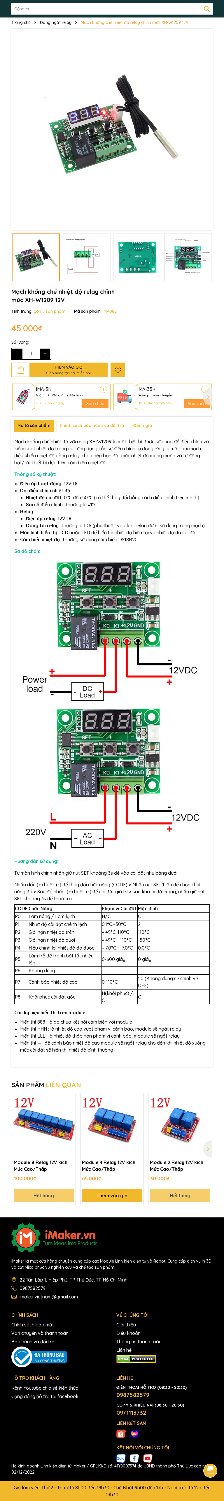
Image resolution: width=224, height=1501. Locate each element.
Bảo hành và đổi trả (33, 1341)
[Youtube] (148, 1458)
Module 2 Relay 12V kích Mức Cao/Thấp (176, 1165)
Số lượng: (20, 342)
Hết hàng (44, 1195)
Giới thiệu (126, 1325)
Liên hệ (124, 1350)
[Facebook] (134, 1458)
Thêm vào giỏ (112, 1195)
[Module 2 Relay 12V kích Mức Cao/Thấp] (180, 1124)
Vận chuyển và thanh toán (40, 1333)
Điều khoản (128, 1333)
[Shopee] (121, 1433)
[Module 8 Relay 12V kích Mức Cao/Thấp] (44, 1124)
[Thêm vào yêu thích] (118, 370)
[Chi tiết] (103, 389)
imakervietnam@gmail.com (49, 1297)
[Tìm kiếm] (206, 8)
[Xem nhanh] (69, 1120)
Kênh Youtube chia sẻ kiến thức (44, 1388)
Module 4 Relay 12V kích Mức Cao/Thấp (108, 1165)
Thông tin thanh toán (139, 1341)
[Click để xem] (112, 129)
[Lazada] (134, 1433)
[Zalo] (121, 1458)
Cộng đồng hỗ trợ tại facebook (44, 1396)
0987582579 (33, 1288)
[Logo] (112, 1237)
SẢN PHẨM (46, 1085)
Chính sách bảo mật (32, 1325)
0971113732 (131, 1412)
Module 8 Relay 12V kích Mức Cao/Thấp (40, 1165)
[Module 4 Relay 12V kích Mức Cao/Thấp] (112, 1124)
